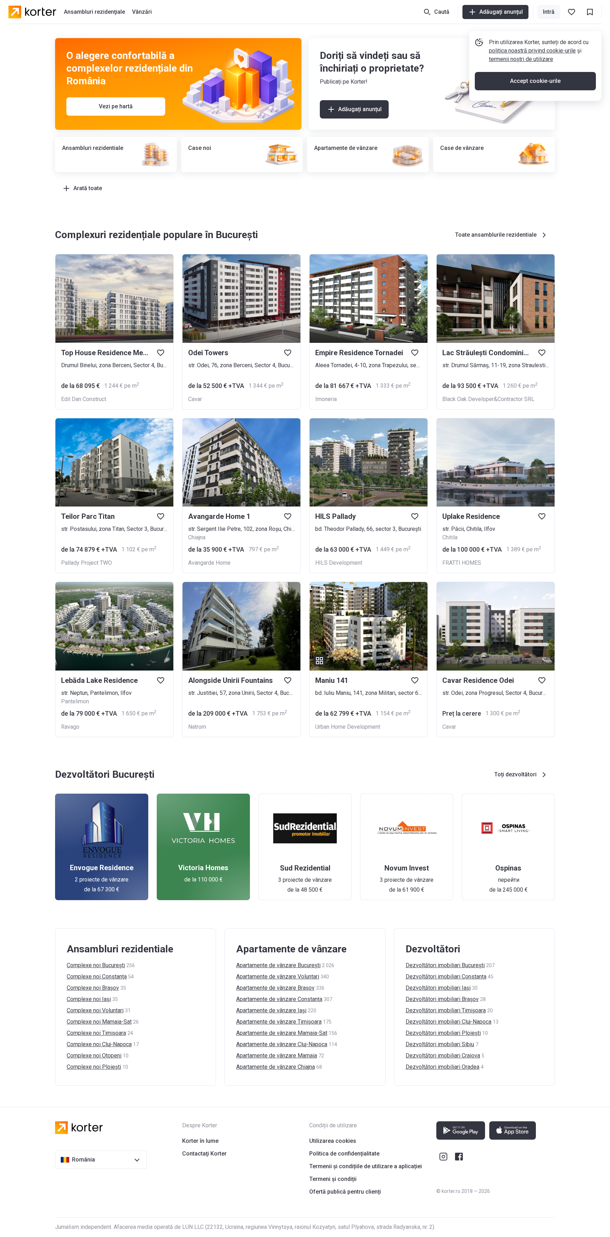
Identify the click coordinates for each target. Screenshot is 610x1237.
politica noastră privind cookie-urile (532, 50)
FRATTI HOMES (461, 562)
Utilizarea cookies (332, 1141)
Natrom (197, 726)
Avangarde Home (209, 562)
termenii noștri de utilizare (521, 59)
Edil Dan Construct (83, 399)
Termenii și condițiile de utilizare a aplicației (365, 1166)
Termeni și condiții (333, 1179)
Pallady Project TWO (86, 562)
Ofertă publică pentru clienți (345, 1191)
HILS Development (338, 562)
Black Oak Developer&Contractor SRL (488, 399)
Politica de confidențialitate (344, 1153)
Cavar (195, 399)
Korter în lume (200, 1141)
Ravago (70, 726)
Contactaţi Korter (204, 1153)
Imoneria (326, 399)
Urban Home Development (347, 726)
